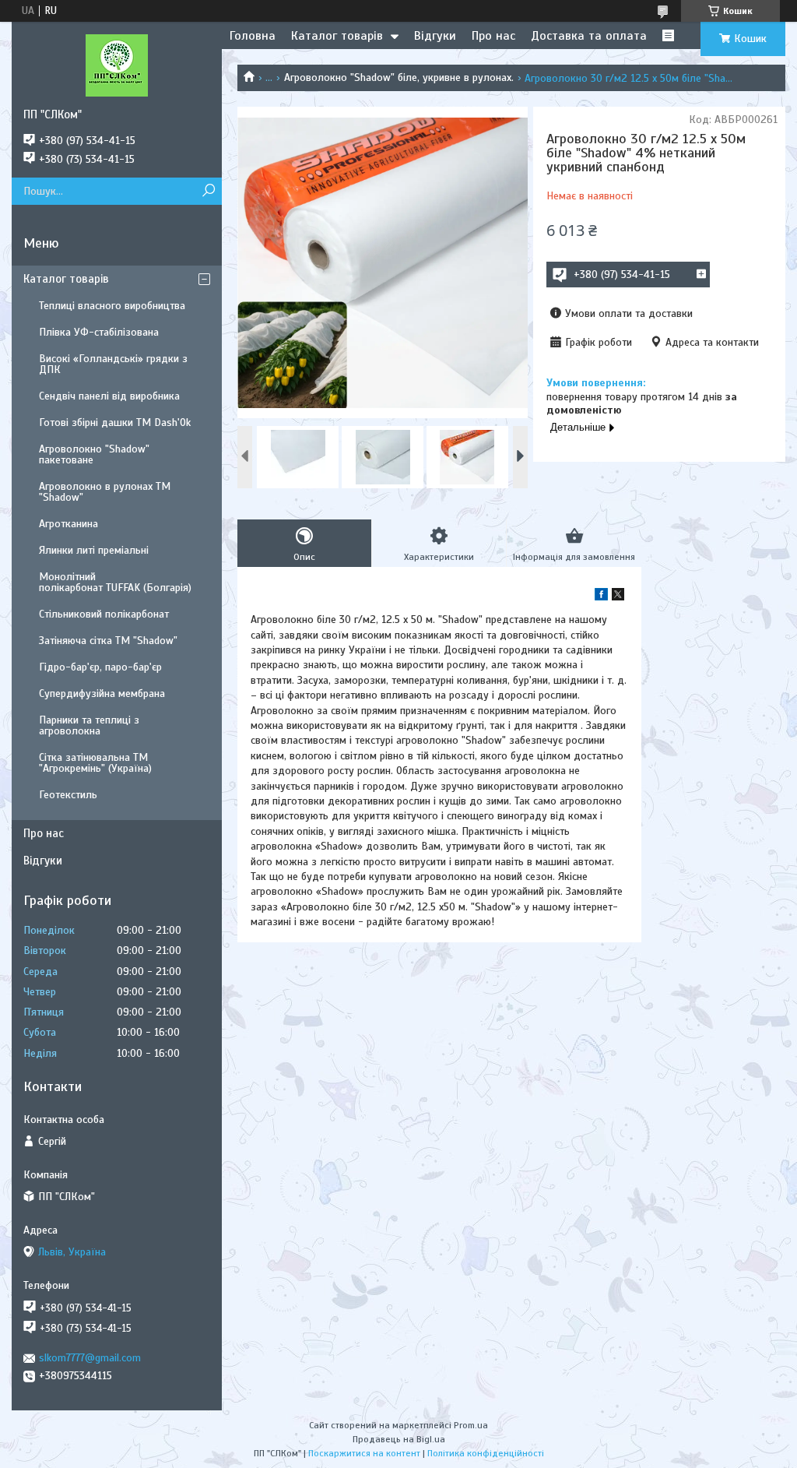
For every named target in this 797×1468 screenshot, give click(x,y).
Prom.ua (471, 1425)
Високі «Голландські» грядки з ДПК (113, 364)
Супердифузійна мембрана (102, 693)
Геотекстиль (68, 794)
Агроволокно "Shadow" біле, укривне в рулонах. (399, 77)
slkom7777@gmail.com (90, 1357)
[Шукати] (208, 191)
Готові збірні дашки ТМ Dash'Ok (115, 422)
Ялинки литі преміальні (94, 550)
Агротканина (68, 523)
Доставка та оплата (589, 36)
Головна (253, 36)
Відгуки (435, 36)
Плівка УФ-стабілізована (99, 332)
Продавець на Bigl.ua (399, 1439)
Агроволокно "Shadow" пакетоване (94, 454)
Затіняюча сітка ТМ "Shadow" (108, 640)
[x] (618, 597)
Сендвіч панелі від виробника (109, 396)
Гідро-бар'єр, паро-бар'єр (100, 667)
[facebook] (601, 597)
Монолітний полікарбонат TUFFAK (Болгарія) (115, 582)
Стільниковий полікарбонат (104, 614)
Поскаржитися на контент (364, 1453)
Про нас (493, 36)
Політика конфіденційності (485, 1453)
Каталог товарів (337, 36)
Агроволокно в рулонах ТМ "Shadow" (104, 492)
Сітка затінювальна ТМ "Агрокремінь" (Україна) (95, 763)
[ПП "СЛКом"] (116, 64)
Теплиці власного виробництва (112, 305)
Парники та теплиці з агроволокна (89, 725)
